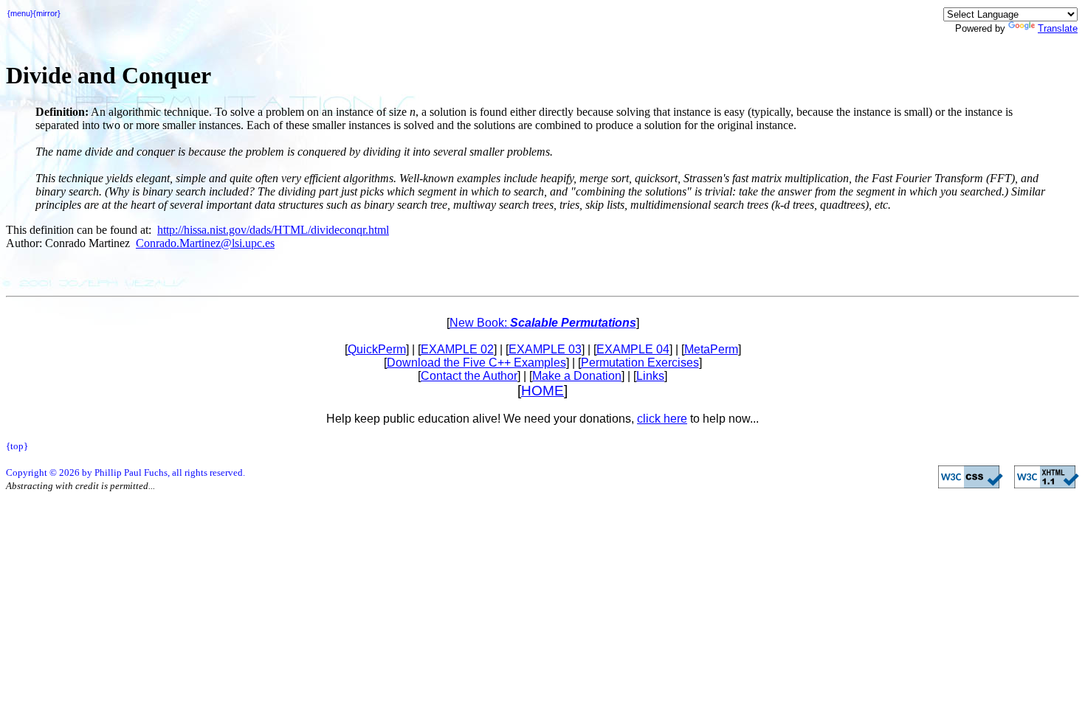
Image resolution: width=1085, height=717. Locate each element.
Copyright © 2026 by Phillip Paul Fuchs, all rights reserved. (125, 472)
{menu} (20, 13)
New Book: (543, 322)
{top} (17, 445)
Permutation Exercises (640, 362)
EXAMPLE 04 (632, 349)
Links (650, 376)
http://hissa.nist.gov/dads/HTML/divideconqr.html (273, 230)
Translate (1058, 28)
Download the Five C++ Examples (476, 362)
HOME (542, 390)
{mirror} (47, 13)
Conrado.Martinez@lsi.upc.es (205, 243)
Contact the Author (469, 376)
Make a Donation (576, 376)
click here (662, 418)
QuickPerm (377, 349)
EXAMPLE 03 (545, 349)
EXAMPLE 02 (457, 349)
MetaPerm (711, 349)
